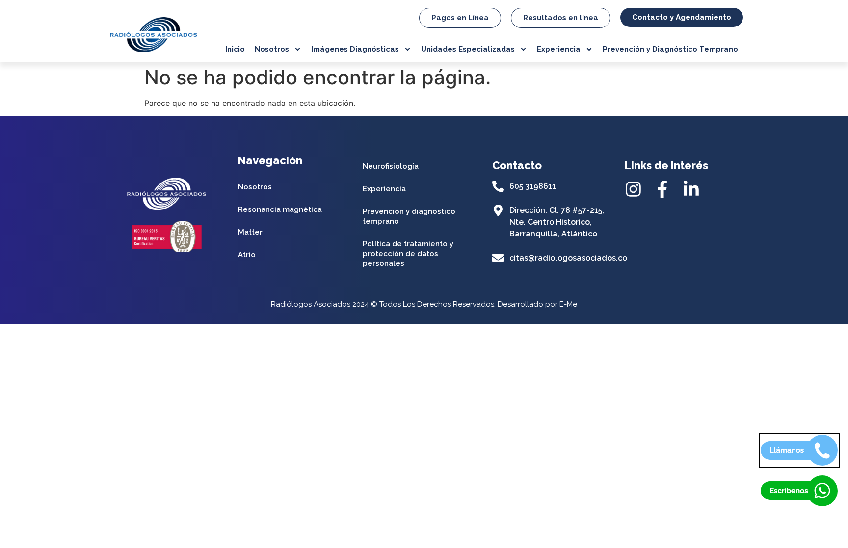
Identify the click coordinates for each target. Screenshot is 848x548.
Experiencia (559, 49)
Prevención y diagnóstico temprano (409, 216)
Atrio (247, 254)
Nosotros (272, 49)
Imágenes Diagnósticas (355, 49)
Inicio (235, 49)
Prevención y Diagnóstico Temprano (670, 49)
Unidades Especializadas (468, 49)
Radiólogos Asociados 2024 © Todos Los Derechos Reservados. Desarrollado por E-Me (424, 304)
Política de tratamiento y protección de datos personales (408, 253)
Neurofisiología (391, 166)
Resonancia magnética (280, 209)
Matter (250, 232)
